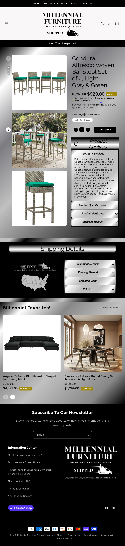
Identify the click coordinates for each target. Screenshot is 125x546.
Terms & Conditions (19, 488)
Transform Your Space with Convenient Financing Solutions (30, 471)
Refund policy (90, 535)
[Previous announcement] (6, 3)
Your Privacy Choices (20, 496)
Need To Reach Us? (19, 481)
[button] (6, 23)
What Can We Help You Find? (25, 455)
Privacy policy (74, 535)
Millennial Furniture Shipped (31, 535)
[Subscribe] (88, 435)
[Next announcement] (118, 3)
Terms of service (64, 538)
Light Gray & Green (82, 120)
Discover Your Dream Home (24, 462)
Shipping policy (108, 535)
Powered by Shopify (54, 535)
